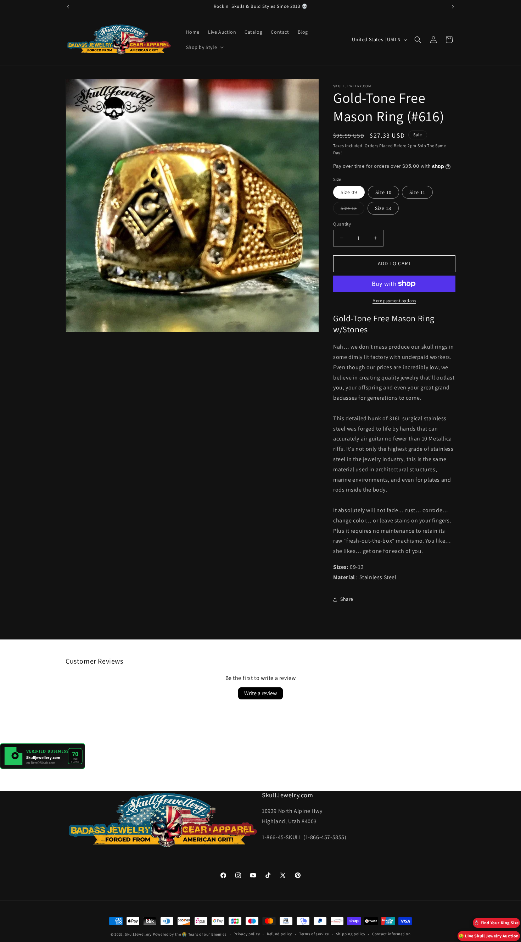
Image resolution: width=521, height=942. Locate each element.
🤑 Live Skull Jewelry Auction (489, 935)
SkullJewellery (138, 934)
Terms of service (314, 933)
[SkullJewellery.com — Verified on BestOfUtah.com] (42, 767)
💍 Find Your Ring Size (496, 922)
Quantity (342, 224)
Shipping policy (350, 933)
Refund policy (279, 933)
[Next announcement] (453, 6)
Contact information (391, 933)
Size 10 (383, 192)
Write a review (260, 693)
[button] (204, 47)
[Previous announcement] (68, 6)
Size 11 (417, 192)
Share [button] (346, 599)
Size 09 (349, 192)
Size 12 (352, 210)
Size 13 (383, 208)
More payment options (394, 300)
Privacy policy (247, 933)
